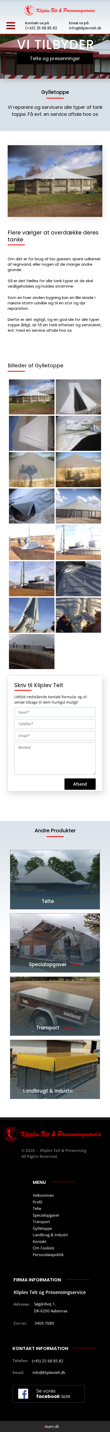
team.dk (51, 1426)
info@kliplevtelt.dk (85, 28)
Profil (37, 1202)
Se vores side (53, 1394)
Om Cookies (43, 1247)
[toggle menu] (10, 26)
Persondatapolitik (48, 1254)
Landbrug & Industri (50, 1234)
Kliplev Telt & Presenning (63, 1150)
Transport (41, 1221)
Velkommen (43, 1195)
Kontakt (39, 1241)
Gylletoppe (42, 1228)
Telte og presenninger (55, 58)
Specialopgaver (46, 1215)
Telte (37, 1208)
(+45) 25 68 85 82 (41, 28)
